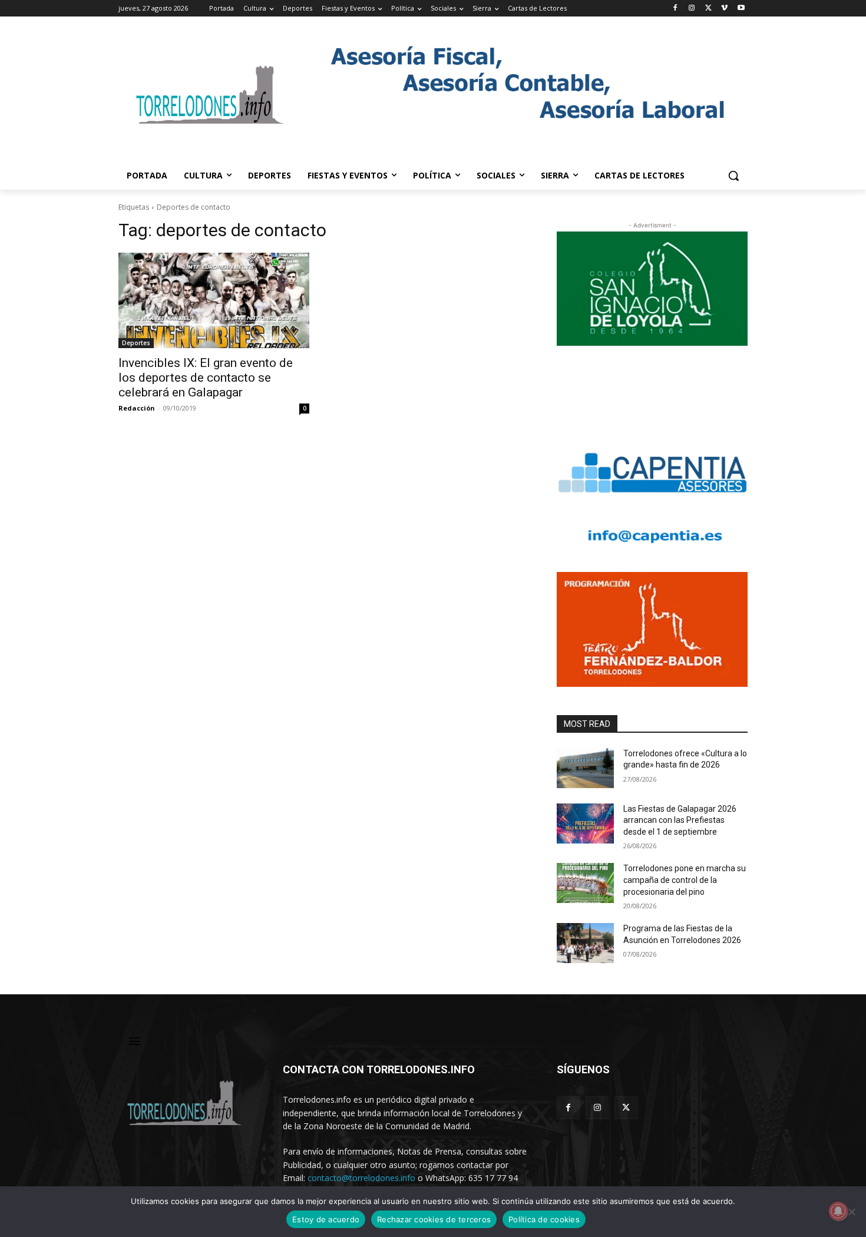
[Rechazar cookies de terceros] (851, 1212)
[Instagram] (692, 8)
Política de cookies (544, 1219)
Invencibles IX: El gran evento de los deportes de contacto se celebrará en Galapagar (205, 377)
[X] (708, 8)
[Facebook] (675, 8)
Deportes (136, 343)
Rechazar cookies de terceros (434, 1219)
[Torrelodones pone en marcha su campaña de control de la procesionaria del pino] (585, 883)
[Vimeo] (724, 8)
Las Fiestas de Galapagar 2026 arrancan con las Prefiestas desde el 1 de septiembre (679, 820)
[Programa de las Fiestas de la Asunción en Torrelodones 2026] (585, 943)
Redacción (136, 407)
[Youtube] (741, 8)
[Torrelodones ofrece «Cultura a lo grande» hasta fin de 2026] (585, 768)
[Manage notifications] (838, 1211)
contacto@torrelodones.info (361, 1177)
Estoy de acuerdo (325, 1219)
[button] (733, 175)
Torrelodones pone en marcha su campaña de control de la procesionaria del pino (684, 880)
